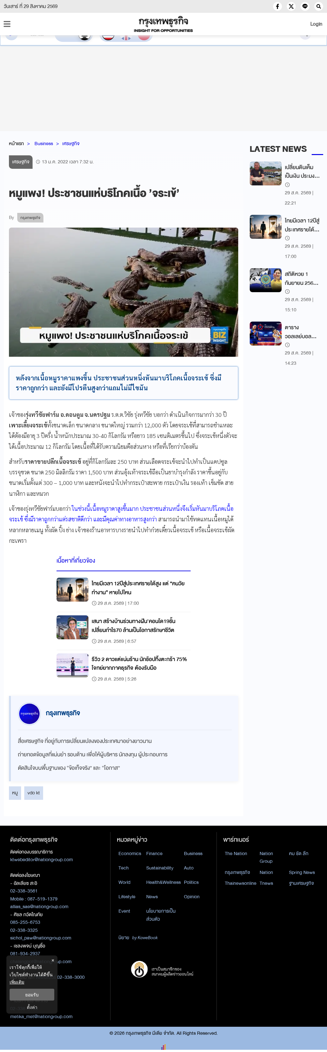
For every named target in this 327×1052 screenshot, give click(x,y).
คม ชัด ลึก (298, 853)
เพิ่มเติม (17, 982)
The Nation (236, 853)
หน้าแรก (16, 143)
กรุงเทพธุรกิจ (237, 872)
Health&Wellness (163, 882)
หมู (15, 793)
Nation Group (266, 857)
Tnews (266, 883)
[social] (277, 6)
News (152, 896)
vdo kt (33, 793)
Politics (191, 882)
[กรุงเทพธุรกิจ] (163, 24)
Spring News (302, 872)
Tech (123, 868)
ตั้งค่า (32, 1007)
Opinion (192, 896)
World (124, 882)
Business (43, 143)
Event (124, 911)
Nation (266, 872)
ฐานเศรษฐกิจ (301, 883)
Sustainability (159, 868)
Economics (129, 853)
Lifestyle (126, 896)
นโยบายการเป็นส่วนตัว (161, 915)
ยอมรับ (32, 995)
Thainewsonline (240, 883)
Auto (189, 868)
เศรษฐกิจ (71, 143)
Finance (154, 853)
